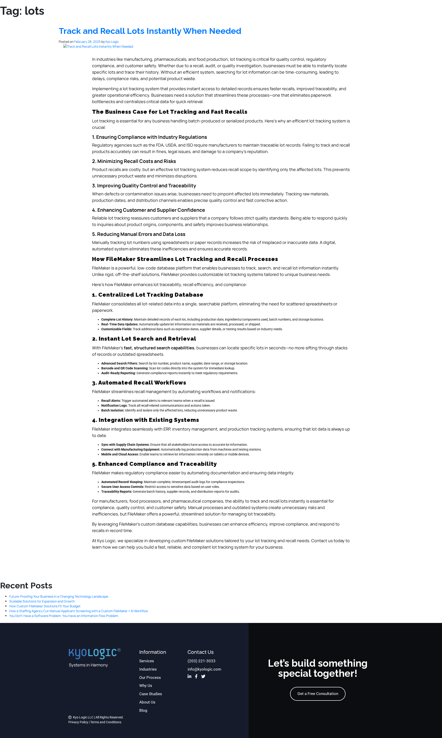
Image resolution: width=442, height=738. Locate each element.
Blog (143, 710)
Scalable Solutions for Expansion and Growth (42, 601)
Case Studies (150, 694)
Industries (148, 669)
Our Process (150, 677)
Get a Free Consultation (317, 693)
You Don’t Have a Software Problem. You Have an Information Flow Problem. (64, 616)
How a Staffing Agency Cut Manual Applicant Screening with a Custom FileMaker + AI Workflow (78, 611)
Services (146, 661)
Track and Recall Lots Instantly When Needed (150, 31)
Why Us (145, 685)
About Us (147, 702)
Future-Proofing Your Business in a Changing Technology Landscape (58, 596)
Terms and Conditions (105, 722)
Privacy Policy (78, 722)
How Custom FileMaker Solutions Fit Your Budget (45, 606)
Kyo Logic (112, 41)
